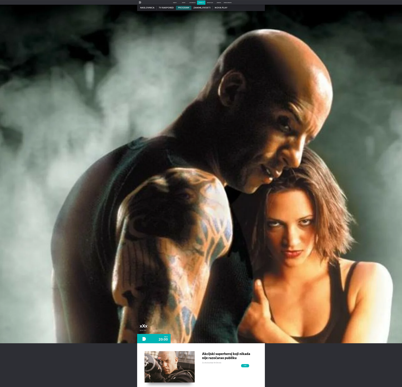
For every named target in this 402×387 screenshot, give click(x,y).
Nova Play (221, 8)
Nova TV (140, 2)
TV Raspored (166, 8)
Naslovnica (147, 8)
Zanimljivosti (202, 8)
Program (183, 8)
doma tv (201, 2)
